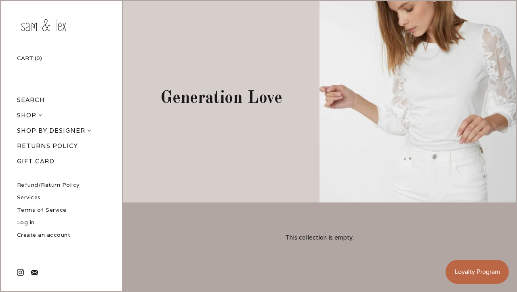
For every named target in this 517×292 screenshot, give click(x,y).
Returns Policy (47, 146)
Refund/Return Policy (48, 184)
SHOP (26, 115)
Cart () (29, 58)
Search (31, 100)
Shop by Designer (51, 130)
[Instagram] (20, 272)
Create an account (44, 235)
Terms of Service (42, 209)
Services (29, 197)
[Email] (34, 272)
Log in (26, 222)
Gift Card (36, 161)
